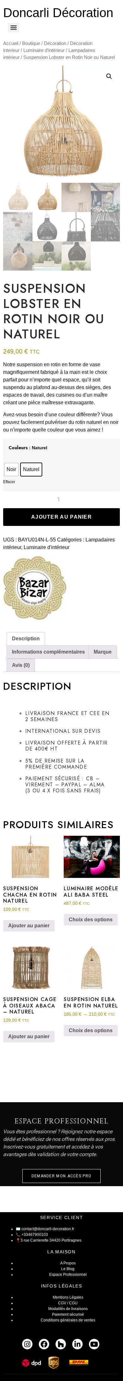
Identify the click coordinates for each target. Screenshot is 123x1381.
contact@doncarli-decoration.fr (47, 1229)
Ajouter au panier (61, 517)
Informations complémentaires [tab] (48, 652)
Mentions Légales (68, 1297)
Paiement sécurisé (68, 1314)
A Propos (68, 1263)
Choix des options (91, 919)
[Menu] (13, 27)
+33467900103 (34, 1234)
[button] (109, 76)
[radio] (11, 469)
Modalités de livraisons (68, 1309)
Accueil (10, 43)
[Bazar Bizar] (34, 589)
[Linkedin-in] (77, 1344)
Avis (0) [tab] (21, 665)
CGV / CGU (68, 1303)
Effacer (9, 482)
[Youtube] (94, 1344)
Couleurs (18, 447)
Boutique (31, 43)
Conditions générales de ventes (68, 1320)
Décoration (55, 43)
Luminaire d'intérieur (44, 50)
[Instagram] (27, 1344)
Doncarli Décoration (58, 13)
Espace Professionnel (68, 1274)
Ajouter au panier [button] (29, 925)
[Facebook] (44, 1344)
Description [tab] (26, 638)
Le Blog (67, 1269)
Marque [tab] (103, 652)
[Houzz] (61, 1344)
